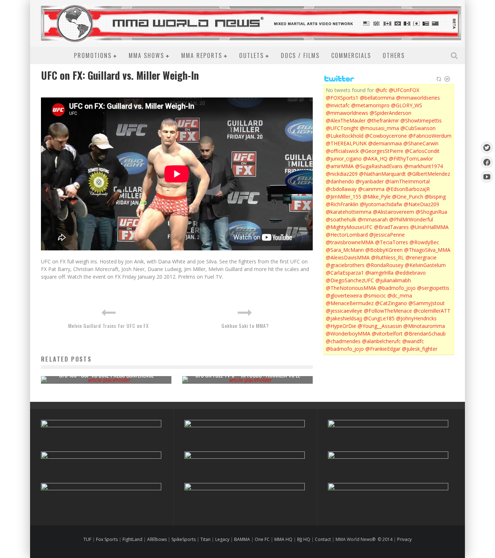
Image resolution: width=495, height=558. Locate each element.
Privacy (404, 539)
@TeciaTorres (391, 242)
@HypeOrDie (341, 325)
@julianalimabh (393, 280)
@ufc (381, 90)
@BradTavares (391, 227)
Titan (205, 539)
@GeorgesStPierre (381, 150)
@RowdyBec (424, 242)
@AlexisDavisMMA (348, 257)
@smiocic (374, 295)
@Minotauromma (424, 325)
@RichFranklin (342, 204)
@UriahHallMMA (429, 227)
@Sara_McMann (345, 249)
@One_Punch (407, 196)
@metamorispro (370, 105)
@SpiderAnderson (390, 112)
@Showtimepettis (421, 120)
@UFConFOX (404, 90)
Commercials (351, 55)
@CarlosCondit (422, 150)
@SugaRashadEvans (379, 166)
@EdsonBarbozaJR (408, 189)
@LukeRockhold (344, 135)
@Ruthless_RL (387, 257)
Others (394, 55)
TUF (87, 539)
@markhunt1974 (423, 166)
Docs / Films (300, 55)
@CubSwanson (418, 128)
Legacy (222, 539)
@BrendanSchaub (425, 333)
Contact (323, 539)
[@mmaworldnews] (487, 147)
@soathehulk (341, 219)
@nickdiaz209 (342, 173)
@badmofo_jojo (397, 287)
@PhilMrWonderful (411, 219)
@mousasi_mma (379, 128)
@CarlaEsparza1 (345, 272)
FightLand (132, 539)
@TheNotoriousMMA (351, 287)
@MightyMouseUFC (349, 227)
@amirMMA (340, 166)
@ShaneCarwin (420, 143)
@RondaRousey (384, 265)
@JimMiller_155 (343, 196)
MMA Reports (201, 55)
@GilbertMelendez (428, 173)
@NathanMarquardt (382, 173)
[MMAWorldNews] (487, 162)
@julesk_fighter (419, 348)
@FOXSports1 (342, 97)
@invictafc (338, 105)
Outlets (251, 55)
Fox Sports (106, 539)
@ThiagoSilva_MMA (427, 249)
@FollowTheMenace (388, 310)
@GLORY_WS (406, 105)
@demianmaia (385, 143)
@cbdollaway (341, 189)
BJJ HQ (303, 539)
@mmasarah (373, 219)
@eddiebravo (410, 272)
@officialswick (342, 150)
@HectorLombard (347, 234)
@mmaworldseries (418, 97)
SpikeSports (183, 539)
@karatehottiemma (348, 211)
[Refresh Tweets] (439, 79)
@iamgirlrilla (379, 272)
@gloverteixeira (344, 295)
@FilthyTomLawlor (411, 158)
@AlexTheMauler (346, 120)
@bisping (435, 196)
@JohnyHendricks (416, 318)
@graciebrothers (345, 265)
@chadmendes (343, 341)
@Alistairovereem (393, 211)
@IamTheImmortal (407, 181)
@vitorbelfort (387, 333)
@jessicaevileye (344, 310)
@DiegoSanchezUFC (350, 280)
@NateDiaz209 (421, 204)
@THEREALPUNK (346, 143)
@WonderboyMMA (348, 333)
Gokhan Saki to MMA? (245, 325)
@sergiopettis (433, 287)
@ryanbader (369, 181)
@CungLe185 (379, 318)
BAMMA (242, 539)
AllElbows (157, 539)
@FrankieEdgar (382, 348)
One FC (262, 539)
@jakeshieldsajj (344, 318)
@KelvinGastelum (425, 265)
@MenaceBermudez (350, 303)
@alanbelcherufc (381, 341)
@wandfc (413, 341)
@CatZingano (391, 303)
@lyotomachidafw (381, 204)
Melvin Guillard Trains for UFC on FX (108, 325)
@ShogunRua (431, 211)
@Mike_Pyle (377, 196)
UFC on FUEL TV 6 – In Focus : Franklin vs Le (247, 375)
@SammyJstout (426, 303)
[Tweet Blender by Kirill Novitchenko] (447, 79)
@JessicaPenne (387, 234)
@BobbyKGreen (384, 249)
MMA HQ (283, 539)
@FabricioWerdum (430, 135)
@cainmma (371, 189)
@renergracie (421, 257)
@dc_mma (399, 295)
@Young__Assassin (380, 325)
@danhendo (340, 181)
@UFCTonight (342, 128)
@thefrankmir (383, 120)
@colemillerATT (431, 310)
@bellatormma (377, 97)
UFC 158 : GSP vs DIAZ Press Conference (106, 375)
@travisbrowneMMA (350, 242)
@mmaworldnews (347, 112)
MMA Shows (146, 55)
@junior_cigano (344, 158)
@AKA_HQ (375, 158)
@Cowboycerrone (386, 135)
